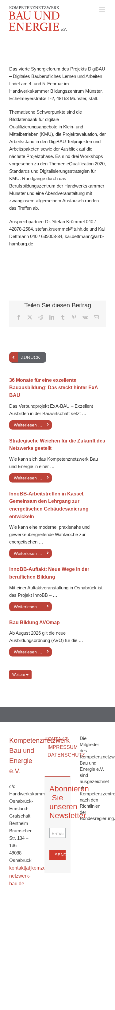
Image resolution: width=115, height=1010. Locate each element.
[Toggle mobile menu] (102, 9)
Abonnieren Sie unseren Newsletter (57, 802)
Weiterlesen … (28, 424)
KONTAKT (56, 739)
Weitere (19, 675)
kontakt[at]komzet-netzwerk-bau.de (28, 875)
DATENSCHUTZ (66, 755)
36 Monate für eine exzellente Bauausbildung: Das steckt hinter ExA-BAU (54, 388)
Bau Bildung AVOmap (34, 622)
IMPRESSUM (63, 747)
